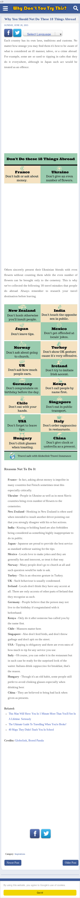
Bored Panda (36, 740)
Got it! (40, 892)
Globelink (21, 740)
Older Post (70, 862)
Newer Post (13, 862)
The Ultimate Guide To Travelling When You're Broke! (37, 724)
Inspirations (20, 854)
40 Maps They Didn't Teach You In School (31, 729)
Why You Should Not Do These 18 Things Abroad (40, 19)
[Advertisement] (40, 784)
